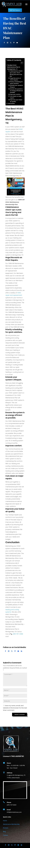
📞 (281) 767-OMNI (17, 634)
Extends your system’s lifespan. (16, 86)
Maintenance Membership (11, 824)
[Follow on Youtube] (17, 42)
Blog (4, 831)
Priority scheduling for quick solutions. (16, 82)
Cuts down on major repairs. (16, 97)
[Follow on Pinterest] (14, 42)
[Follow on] (20, 42)
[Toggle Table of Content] (21, 62)
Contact (5, 835)
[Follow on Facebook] (4, 42)
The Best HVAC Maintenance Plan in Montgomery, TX (13, 67)
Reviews (5, 828)
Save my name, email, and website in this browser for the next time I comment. (15, 708)
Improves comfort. (15, 94)
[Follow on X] (10, 42)
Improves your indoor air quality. (16, 100)
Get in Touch (15, 10)
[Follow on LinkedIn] (21, 651)
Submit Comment (19, 714)
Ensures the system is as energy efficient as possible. (16, 90)
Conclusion (11, 103)
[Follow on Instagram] (7, 42)
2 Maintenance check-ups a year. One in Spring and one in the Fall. (16, 73)
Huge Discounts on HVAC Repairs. (15, 79)
